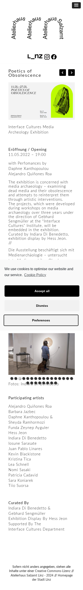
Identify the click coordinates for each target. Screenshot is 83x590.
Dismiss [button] (42, 305)
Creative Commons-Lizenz (52, 571)
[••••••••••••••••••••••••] (41, 354)
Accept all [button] (42, 291)
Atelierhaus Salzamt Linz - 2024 (32, 575)
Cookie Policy (35, 275)
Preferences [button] (41, 320)
